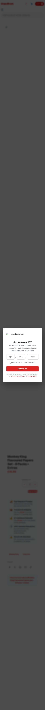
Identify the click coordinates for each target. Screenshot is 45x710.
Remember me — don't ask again (23, 362)
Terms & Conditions (17, 376)
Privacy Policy (31, 376)
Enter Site (22, 369)
